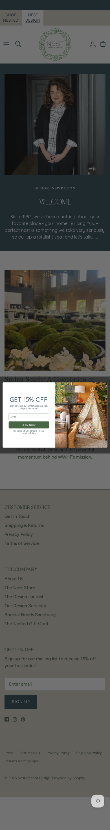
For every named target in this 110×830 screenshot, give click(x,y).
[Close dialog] (104, 386)
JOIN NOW (28, 425)
